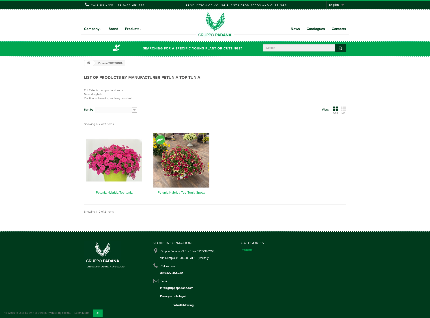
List (343, 112)
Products (132, 29)
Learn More (81, 313)
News (295, 29)
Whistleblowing (184, 305)
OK (98, 313)
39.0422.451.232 (131, 5)
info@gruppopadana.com (176, 288)
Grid (335, 112)
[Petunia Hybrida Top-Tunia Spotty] (181, 160)
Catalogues (316, 29)
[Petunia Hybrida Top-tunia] (114, 160)
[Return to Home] (88, 63)
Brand (113, 29)
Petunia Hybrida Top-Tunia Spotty (181, 192)
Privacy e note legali (173, 296)
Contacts (339, 29)
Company (91, 29)
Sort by (88, 109)
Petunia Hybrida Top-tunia (114, 192)
